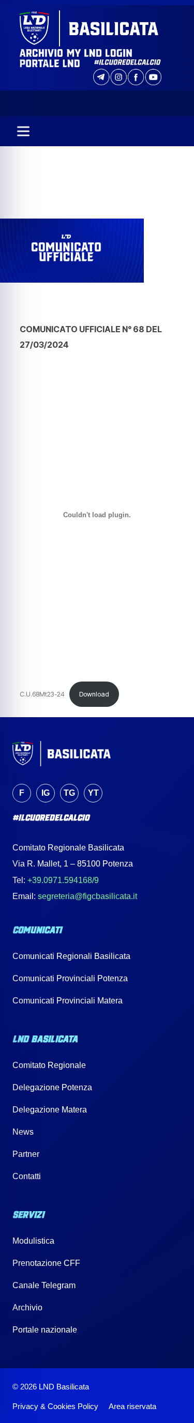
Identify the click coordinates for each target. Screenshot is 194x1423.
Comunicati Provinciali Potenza (70, 978)
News (23, 1131)
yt (93, 792)
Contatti (26, 1176)
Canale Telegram (44, 1285)
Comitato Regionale (49, 1065)
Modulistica (33, 1240)
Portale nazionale (44, 1329)
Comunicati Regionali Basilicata (71, 956)
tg (69, 792)
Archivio (27, 1307)
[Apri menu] (23, 131)
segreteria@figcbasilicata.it (87, 896)
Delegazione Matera (49, 1109)
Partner (25, 1154)
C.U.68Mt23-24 (42, 694)
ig (45, 792)
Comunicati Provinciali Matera (67, 1000)
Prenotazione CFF (46, 1263)
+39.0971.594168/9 (63, 880)
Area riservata (132, 1406)
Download (94, 694)
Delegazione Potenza (52, 1087)
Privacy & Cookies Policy (55, 1406)
